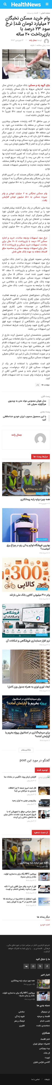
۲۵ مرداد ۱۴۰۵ (43, 599)
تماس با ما (35, 1079)
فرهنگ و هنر (19, 1021)
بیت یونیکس (44, 1048)
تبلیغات (47, 1079)
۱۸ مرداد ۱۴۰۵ (44, 740)
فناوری (22, 1025)
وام (38, 384)
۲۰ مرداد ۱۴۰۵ (44, 691)
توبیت (47, 1057)
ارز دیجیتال (45, 1011)
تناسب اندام (45, 1021)
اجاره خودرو (45, 924)
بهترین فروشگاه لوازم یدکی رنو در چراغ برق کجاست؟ (28, 547)
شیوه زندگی (20, 1016)
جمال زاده (33, 40)
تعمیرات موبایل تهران (41, 1043)
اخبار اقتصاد (45, 1039)
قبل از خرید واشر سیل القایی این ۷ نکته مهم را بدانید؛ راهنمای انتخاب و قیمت (20, 888)
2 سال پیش (31, 804)
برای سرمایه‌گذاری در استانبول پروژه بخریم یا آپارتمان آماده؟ (27, 734)
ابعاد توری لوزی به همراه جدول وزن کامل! (29, 687)
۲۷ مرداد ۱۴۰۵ (44, 553)
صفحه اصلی (45, 13)
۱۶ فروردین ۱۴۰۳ (17, 40)
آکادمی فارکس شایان (41, 1062)
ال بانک (47, 1053)
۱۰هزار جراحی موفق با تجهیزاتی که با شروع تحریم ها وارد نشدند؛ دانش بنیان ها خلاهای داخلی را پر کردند (20, 814)
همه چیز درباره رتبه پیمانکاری (35, 499)
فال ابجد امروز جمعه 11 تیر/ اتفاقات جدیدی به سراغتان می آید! (22, 789)
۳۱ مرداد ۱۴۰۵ (30, 880)
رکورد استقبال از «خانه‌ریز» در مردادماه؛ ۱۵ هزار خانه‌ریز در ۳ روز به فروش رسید (19, 900)
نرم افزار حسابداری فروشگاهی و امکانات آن (28, 641)
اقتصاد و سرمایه (32, 13)
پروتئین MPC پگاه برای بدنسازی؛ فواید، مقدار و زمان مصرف (20, 875)
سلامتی (21, 1011)
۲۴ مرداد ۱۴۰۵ (44, 645)
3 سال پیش (31, 781)
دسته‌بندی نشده (43, 1025)
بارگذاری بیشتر (26, 750)
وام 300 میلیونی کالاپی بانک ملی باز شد (30, 595)
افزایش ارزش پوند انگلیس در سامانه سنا (20, 776)
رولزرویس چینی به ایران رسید (24, 800)
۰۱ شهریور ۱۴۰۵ (43, 503)
